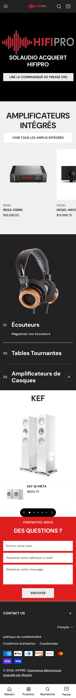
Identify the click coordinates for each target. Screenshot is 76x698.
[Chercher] (59, 6)
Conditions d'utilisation (19, 643)
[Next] (52, 512)
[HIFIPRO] (37, 6)
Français (63, 627)
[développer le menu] (5, 6)
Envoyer (38, 593)
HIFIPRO (20, 670)
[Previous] (24, 512)
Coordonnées (49, 643)
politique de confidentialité (22, 637)
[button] (68, 6)
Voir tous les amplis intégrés (38, 138)
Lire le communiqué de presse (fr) (38, 77)
